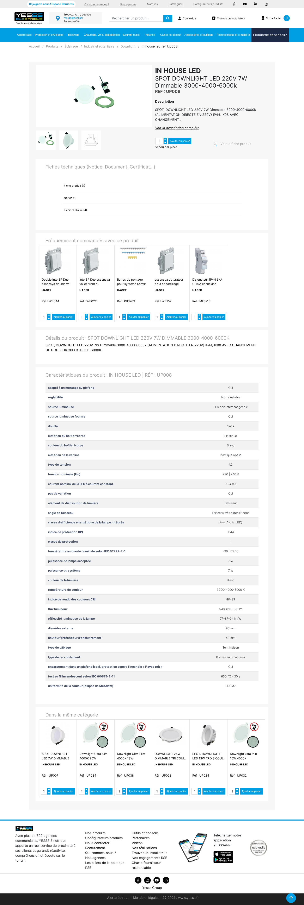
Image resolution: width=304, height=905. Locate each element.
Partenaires (141, 838)
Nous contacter (97, 843)
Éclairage (73, 34)
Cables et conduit (170, 34)
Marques (152, 4)
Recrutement (95, 848)
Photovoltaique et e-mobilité (233, 34)
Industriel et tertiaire (99, 46)
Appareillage (24, 34)
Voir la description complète (177, 128)
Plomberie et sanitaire (270, 35)
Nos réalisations (144, 848)
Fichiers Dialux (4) (75, 210)
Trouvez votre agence (77, 14)
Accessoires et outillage (198, 34)
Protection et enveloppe (49, 34)
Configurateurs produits (208, 4)
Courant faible (131, 34)
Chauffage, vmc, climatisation (102, 34)
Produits (52, 46)
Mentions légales (146, 898)
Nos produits (95, 833)
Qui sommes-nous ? (96, 4)
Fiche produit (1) (74, 185)
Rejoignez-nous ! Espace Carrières (51, 4)
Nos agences (128, 4)
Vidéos (137, 843)
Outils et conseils (145, 833)
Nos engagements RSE (149, 858)
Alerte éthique (118, 898)
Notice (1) (70, 197)
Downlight (128, 46)
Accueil (34, 46)
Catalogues (176, 4)
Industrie (150, 34)
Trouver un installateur (149, 853)
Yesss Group (152, 888)
